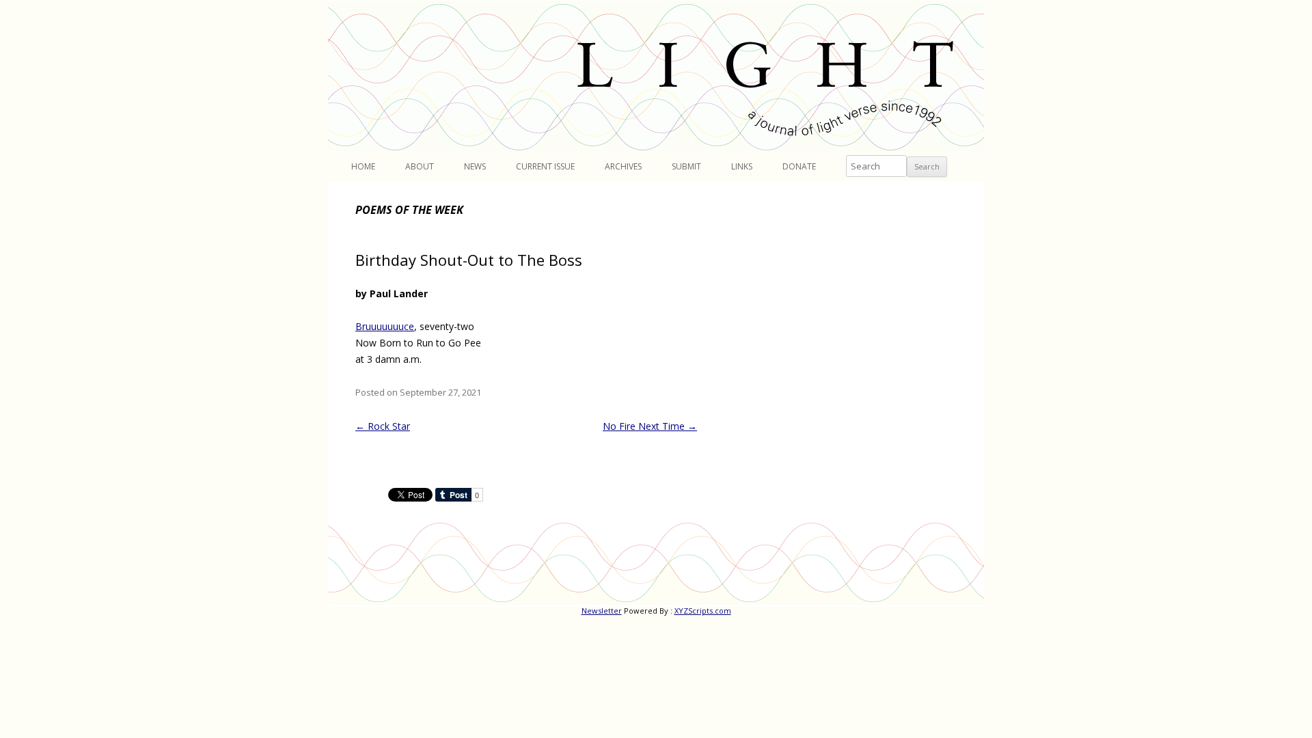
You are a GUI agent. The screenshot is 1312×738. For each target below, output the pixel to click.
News (475, 166)
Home (363, 166)
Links (741, 166)
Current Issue (545, 166)
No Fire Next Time (650, 426)
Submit (686, 166)
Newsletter (602, 610)
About (419, 166)
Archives (623, 166)
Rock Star (382, 426)
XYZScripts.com (702, 610)
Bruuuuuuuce (384, 326)
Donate (799, 166)
